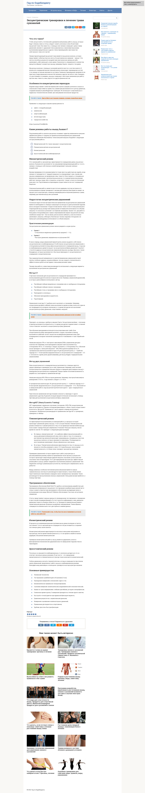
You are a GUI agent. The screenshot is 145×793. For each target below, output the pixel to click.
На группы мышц (56, 10)
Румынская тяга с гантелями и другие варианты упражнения (108, 50)
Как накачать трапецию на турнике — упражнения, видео (109, 33)
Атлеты (102, 10)
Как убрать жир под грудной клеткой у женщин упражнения (109, 59)
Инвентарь (92, 10)
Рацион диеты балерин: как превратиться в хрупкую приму (108, 42)
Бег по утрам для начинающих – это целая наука (109, 67)
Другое (110, 10)
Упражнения (43, 10)
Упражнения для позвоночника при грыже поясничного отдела (109, 76)
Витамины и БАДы (71, 10)
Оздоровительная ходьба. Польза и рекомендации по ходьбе (109, 24)
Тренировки (32, 10)
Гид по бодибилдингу (38, 3)
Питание (83, 10)
